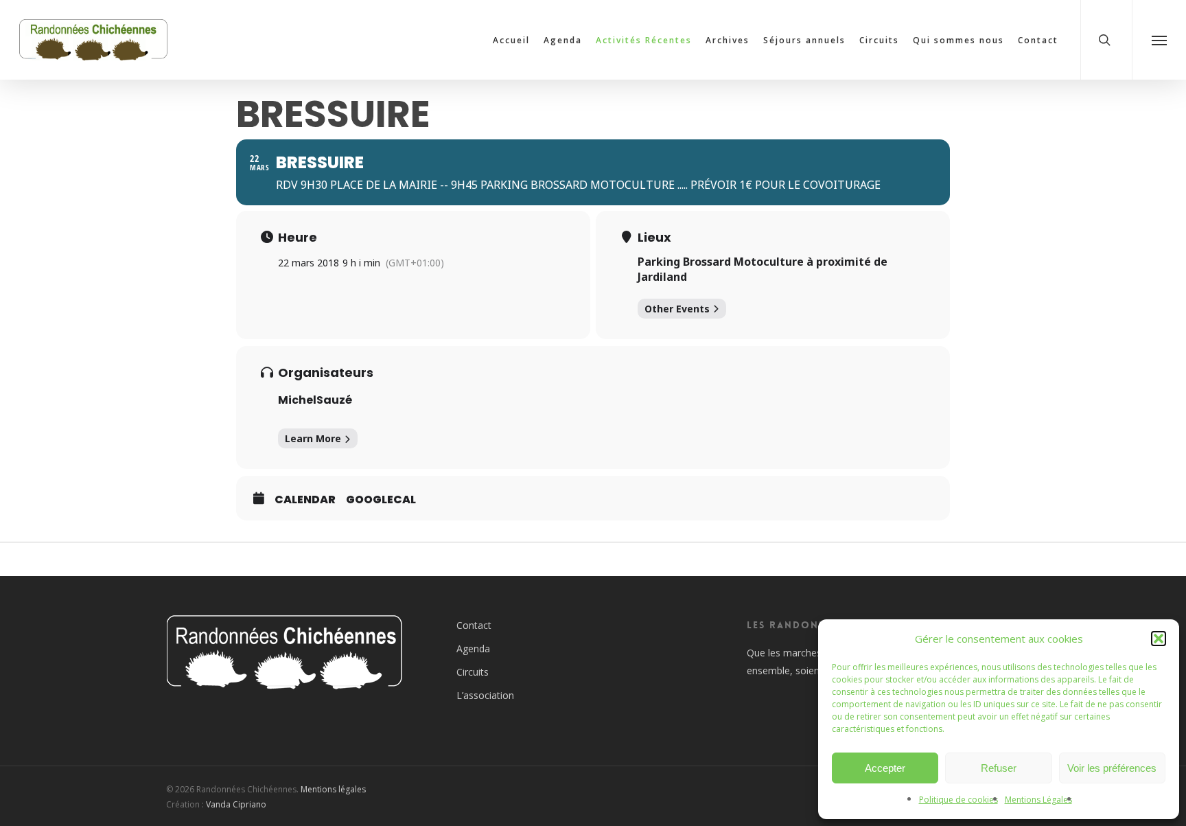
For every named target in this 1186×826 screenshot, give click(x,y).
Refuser (998, 768)
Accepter (885, 768)
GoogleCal (381, 500)
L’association (485, 695)
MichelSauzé (315, 400)
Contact (473, 625)
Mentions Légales (1038, 799)
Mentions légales (333, 789)
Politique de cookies (958, 799)
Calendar (305, 500)
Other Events (677, 308)
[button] (1158, 638)
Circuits (472, 671)
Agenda (473, 648)
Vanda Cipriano (236, 804)
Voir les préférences (1111, 768)
